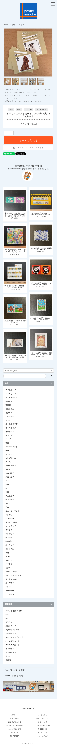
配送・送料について (14, 722)
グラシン (9, 622)
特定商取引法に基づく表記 (14, 725)
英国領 (8, 405)
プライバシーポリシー (42, 725)
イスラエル (10, 409)
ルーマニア (10, 583)
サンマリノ (10, 454)
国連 (7, 450)
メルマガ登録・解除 (14, 729)
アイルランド (11, 394)
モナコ (8, 568)
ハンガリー (10, 518)
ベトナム (9, 537)
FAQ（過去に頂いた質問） (15, 670)
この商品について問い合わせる (30, 148)
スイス (8, 462)
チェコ (8, 488)
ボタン (8, 656)
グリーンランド (12, 447)
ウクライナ (10, 416)
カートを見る (42, 715)
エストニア (10, 420)
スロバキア (10, 473)
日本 (7, 507)
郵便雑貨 (8, 604)
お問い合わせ (14, 718)
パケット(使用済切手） (15, 611)
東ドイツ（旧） (12, 522)
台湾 (7, 484)
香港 (7, 553)
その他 (8, 660)
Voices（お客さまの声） (14, 676)
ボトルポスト (11, 652)
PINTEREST (14, 736)
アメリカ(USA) (11, 397)
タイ (7, 481)
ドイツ (8, 503)
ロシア (8, 587)
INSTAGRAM (42, 732)
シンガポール (11, 458)
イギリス (22, 25)
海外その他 (10, 590)
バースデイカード (13, 641)
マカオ (8, 556)
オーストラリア (12, 424)
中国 (7, 492)
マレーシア (10, 560)
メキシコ (9, 564)
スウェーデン (11, 466)
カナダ (8, 439)
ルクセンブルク (12, 579)
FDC (7, 614)
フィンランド (11, 526)
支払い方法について (42, 718)
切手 (13, 25)
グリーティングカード (14, 637)
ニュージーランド (13, 511)
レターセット (11, 633)
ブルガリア (10, 534)
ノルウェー (10, 515)
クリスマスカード (13, 645)
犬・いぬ (28, 109)
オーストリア (11, 428)
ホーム (6, 25)
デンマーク (10, 500)
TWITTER (14, 732)
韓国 (7, 443)
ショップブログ (42, 736)
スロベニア (10, 477)
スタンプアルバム (13, 630)
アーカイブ (10, 594)
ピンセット (10, 649)
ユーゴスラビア (12, 572)
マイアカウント (14, 715)
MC (7, 618)
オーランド (10, 432)
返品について (42, 722)
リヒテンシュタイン (13, 575)
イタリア (9, 413)
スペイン (9, 469)
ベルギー (9, 541)
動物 (18, 109)
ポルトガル (10, 549)
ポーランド (10, 545)
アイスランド (11, 390)
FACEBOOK (42, 729)
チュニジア (10, 496)
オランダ (9, 435)
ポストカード (41, 109)
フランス (9, 530)
